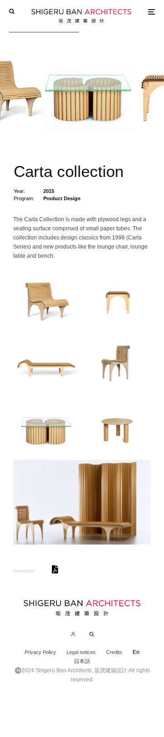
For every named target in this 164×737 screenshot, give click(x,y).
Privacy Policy (40, 652)
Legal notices (81, 652)
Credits (114, 652)
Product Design (62, 198)
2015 (48, 191)
